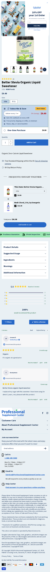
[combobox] (30, 191)
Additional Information (14, 272)
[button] (8, 79)
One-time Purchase (16, 130)
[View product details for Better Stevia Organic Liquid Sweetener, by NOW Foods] (8, 191)
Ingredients (9, 259)
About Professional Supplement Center (20, 425)
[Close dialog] (47, 3)
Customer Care (9, 420)
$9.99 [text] (19, 195)
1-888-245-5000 (11, 458)
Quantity (5, 137)
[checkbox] (15, 195)
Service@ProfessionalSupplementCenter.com (25, 474)
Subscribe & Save (18, 108)
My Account (7, 429)
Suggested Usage (12, 253)
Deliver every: (10, 113)
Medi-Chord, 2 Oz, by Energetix (27, 202)
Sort (31, 330)
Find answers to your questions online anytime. (25, 487)
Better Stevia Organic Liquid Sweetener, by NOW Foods (28, 187)
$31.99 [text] (19, 206)
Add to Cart (31, 142)
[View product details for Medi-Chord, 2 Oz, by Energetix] (8, 206)
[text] (25, 177)
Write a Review (41, 322)
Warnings (8, 266)
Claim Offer (37, 26)
